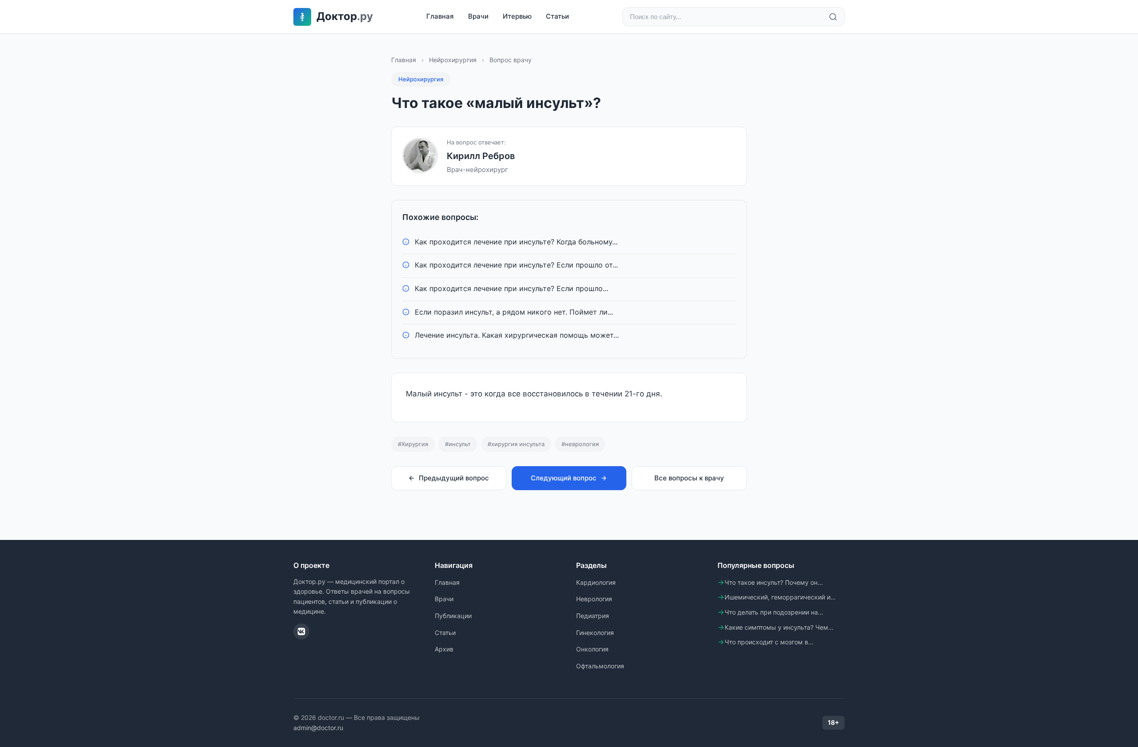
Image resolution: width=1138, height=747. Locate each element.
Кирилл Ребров (481, 156)
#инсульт (458, 443)
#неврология (580, 443)
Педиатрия (592, 615)
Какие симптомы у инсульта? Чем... (779, 627)
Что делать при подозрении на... (774, 612)
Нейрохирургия (453, 60)
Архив (444, 649)
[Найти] (833, 17)
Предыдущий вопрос (454, 478)
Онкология (592, 649)
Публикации (453, 615)
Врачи (478, 16)
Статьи (557, 16)
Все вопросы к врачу (689, 478)
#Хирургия (413, 443)
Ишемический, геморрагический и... (780, 597)
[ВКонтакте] (301, 631)
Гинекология (595, 632)
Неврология (594, 599)
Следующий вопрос (564, 478)
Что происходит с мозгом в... (769, 642)
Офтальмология (600, 666)
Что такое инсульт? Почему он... (774, 582)
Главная (440, 16)
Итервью (517, 16)
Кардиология (596, 582)
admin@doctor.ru (318, 727)
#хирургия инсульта (516, 443)
